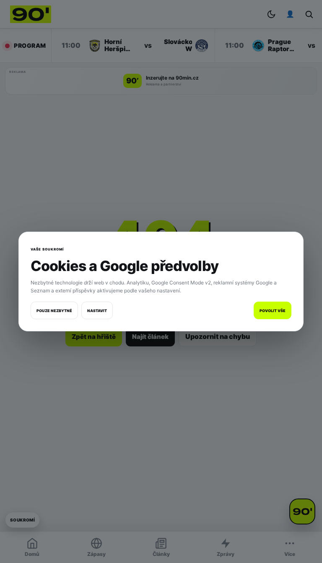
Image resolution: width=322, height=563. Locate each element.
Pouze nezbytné (54, 310)
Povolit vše (273, 310)
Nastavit (97, 310)
